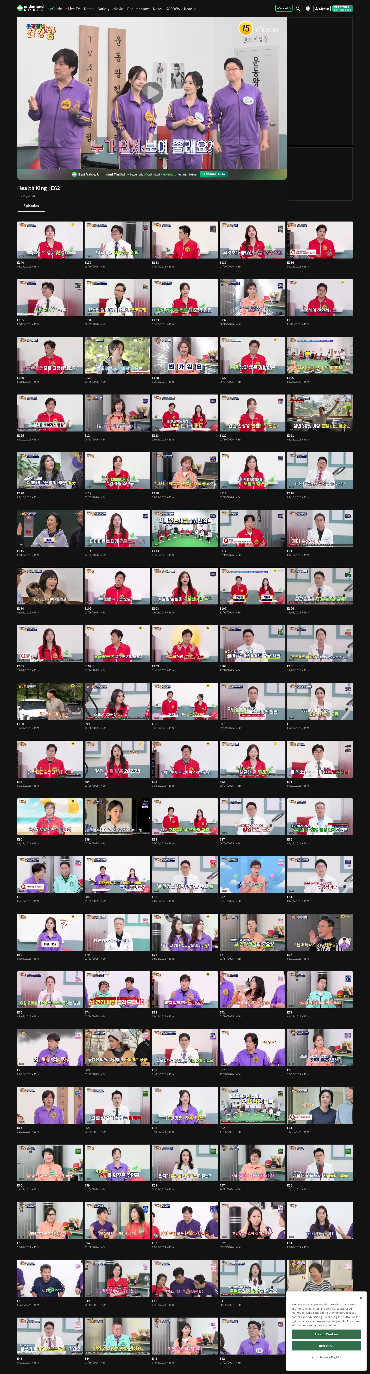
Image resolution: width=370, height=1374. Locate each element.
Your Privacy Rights (326, 1357)
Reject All (326, 1346)
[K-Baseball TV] (284, 8)
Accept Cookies (326, 1334)
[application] (152, 93)
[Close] (361, 1298)
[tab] (31, 206)
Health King (32, 188)
